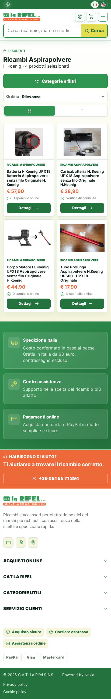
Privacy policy (15, 684)
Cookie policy (14, 692)
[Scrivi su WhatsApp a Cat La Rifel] (21, 542)
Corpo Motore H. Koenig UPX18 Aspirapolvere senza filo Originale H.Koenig (28, 273)
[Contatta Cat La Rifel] (8, 542)
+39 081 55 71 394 (59, 478)
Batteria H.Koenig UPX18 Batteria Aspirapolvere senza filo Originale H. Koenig (29, 178)
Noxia (89, 675)
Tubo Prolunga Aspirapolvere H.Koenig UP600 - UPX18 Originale (81, 273)
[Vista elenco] (81, 111)
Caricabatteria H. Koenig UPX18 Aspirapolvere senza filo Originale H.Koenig (82, 178)
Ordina (12, 96)
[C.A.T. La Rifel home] (21, 17)
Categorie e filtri (59, 81)
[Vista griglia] (29, 111)
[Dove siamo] (33, 542)
